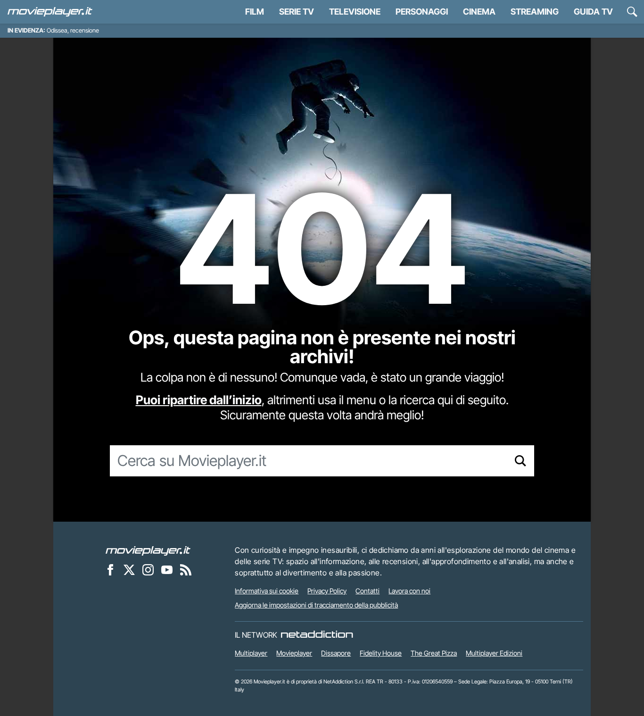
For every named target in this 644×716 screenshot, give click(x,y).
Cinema (479, 12)
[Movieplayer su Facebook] (110, 569)
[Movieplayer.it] (50, 12)
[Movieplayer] (148, 550)
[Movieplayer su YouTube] (166, 569)
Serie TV (296, 12)
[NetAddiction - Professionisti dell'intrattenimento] (317, 635)
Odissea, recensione (73, 30)
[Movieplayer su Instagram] (148, 569)
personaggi (422, 12)
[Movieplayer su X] (129, 569)
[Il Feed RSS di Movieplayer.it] (185, 569)
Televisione (354, 12)
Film (254, 12)
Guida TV (593, 12)
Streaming (535, 12)
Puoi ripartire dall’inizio (199, 399)
